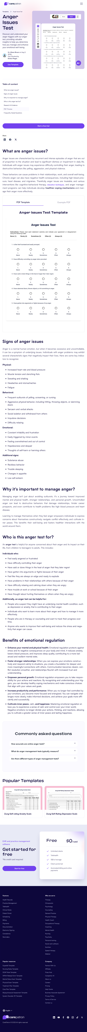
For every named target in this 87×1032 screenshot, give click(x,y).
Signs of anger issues (10, 94)
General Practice (50, 913)
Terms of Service (50, 999)
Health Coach (49, 920)
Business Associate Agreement (55, 992)
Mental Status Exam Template (12, 979)
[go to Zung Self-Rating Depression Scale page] (64, 798)
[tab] (23, 202)
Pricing (47, 986)
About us (48, 979)
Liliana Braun (14, 52)
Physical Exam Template (10, 982)
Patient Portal (7, 913)
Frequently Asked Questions (13, 113)
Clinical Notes (7, 910)
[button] (81, 4)
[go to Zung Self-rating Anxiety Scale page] (22, 798)
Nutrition (48, 947)
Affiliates (48, 969)
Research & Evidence (10, 105)
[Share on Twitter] (15, 139)
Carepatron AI (49, 976)
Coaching (48, 927)
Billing (5, 920)
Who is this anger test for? (12, 101)
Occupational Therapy (52, 923)
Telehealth (6, 906)
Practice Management (10, 903)
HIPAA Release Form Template (12, 976)
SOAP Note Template (9, 972)
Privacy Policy (49, 996)
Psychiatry (48, 937)
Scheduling (6, 917)
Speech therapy (50, 950)
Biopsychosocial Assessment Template (15, 992)
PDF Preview (8, 109)
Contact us (48, 1003)
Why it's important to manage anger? (16, 97)
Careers (47, 982)
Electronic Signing (8, 930)
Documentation (8, 927)
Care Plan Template (9, 989)
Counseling (49, 910)
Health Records (8, 900)
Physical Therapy (50, 917)
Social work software (51, 944)
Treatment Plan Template (11, 986)
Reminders (6, 937)
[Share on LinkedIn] (5, 140)
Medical (47, 954)
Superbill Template (9, 965)
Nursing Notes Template (10, 969)
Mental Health (49, 930)
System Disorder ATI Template (12, 996)
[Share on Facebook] (10, 140)
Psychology (49, 906)
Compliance (6, 933)
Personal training (50, 940)
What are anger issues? (11, 90)
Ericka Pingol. (12, 58)
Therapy (48, 900)
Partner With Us (50, 965)
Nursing (47, 933)
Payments (6, 923)
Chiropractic (49, 903)
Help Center (49, 989)
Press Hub (48, 972)
